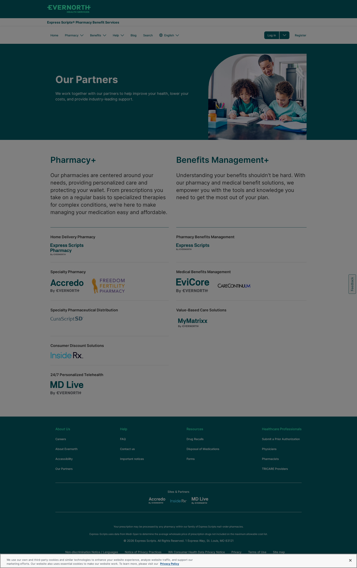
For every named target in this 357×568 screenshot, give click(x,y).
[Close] (350, 560)
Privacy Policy (169, 563)
